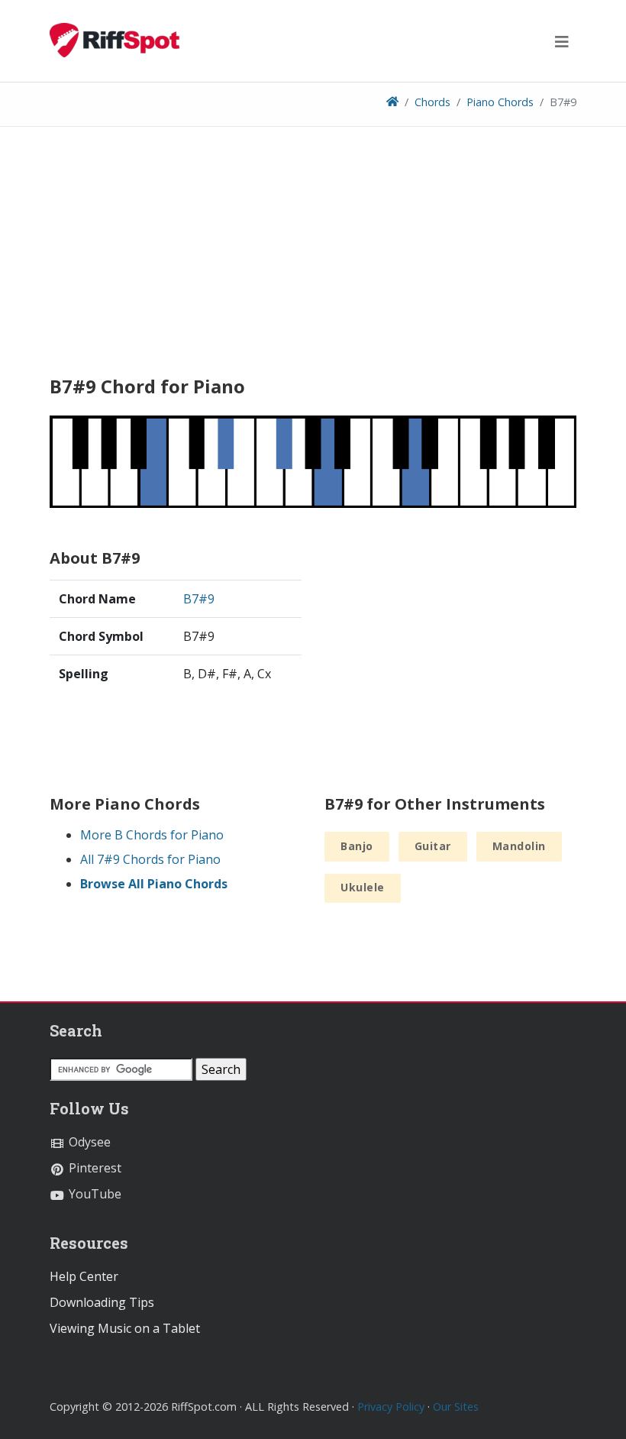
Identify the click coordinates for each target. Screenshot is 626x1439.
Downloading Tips (102, 1302)
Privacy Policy (390, 1406)
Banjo (356, 846)
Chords (432, 102)
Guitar (433, 846)
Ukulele (362, 887)
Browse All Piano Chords (153, 883)
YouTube (93, 1193)
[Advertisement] (313, 257)
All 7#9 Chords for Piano (150, 859)
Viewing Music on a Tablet (125, 1328)
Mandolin (519, 846)
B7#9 (199, 598)
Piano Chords (500, 102)
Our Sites (456, 1406)
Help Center (84, 1276)
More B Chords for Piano (152, 834)
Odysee (88, 1141)
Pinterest (93, 1167)
